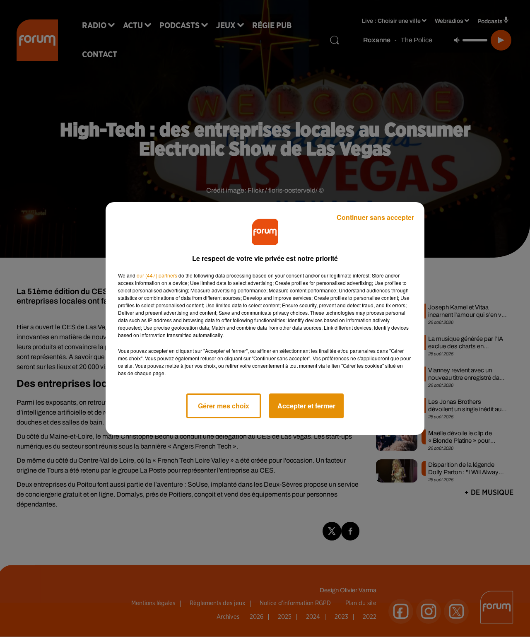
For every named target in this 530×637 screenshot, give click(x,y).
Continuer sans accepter (375, 217)
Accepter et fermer (306, 405)
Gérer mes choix (223, 405)
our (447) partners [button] (157, 275)
